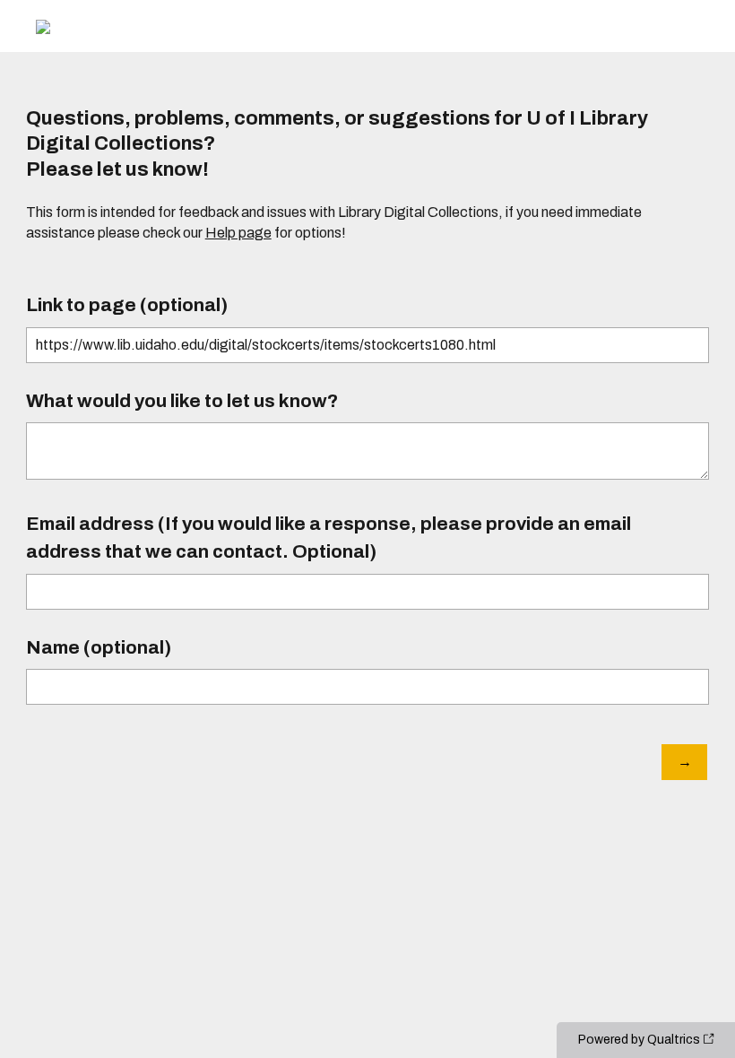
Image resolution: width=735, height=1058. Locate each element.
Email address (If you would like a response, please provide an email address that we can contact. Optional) (328, 537)
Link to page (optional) (127, 305)
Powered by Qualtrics (639, 1039)
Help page (238, 232)
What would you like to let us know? (182, 401)
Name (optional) (98, 647)
